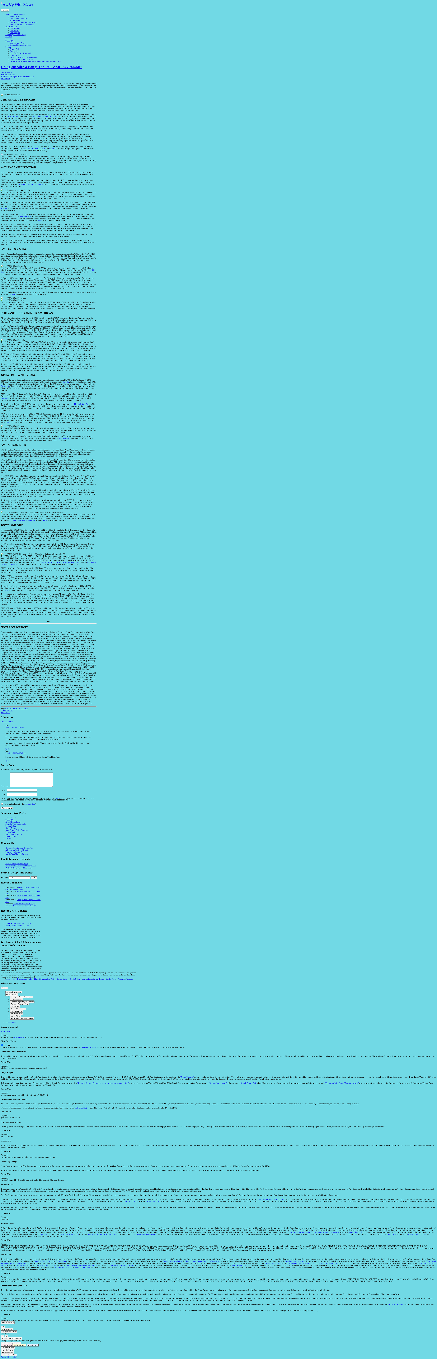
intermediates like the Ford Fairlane (30, 184)
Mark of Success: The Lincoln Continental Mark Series (22, 888)
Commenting (15, 1006)
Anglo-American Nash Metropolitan (45, 116)
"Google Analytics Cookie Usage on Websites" (342, 1083)
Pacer (6, 590)
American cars (15, 709)
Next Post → (5, 713)
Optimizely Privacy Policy (172, 1261)
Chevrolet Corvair (38, 149)
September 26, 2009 (8, 75)
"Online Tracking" (187, 1077)
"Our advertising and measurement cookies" (103, 1234)
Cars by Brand (15, 29)
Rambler (24, 709)
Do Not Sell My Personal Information (23, 57)
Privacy (8, 47)
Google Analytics (16, 999)
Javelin (39, 220)
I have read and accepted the (20, 804)
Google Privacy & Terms (70, 1234)
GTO (8, 422)
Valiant (51, 149)
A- (2, 1336)
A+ (7, 1336)
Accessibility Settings (18, 1009)
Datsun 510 (5, 386)
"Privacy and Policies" (130, 1201)
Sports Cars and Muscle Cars (23, 77)
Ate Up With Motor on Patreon (16, 854)
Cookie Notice (15, 51)
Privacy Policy (15, 49)
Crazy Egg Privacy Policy (43, 1261)
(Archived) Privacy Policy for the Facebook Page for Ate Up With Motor (36, 61)
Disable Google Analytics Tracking (22, 1002)
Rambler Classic (25, 216)
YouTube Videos (16, 1013)
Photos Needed (15, 20)
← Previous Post (7, 711)
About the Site (15, 16)
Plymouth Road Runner (82, 404)
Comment (5, 786)
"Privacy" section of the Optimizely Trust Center (202, 1261)
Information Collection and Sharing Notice (20, 866)
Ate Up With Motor (8, 72)
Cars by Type (15, 33)
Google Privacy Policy (249, 1083)
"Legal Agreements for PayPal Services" (271, 1199)
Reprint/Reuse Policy (17, 43)
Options (4, 988)
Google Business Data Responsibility (144, 1234)
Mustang (4, 208)
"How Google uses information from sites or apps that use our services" (103, 1083)
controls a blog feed (396, 1304)
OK (3, 1327)
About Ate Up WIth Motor (15, 14)
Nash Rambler (12, 116)
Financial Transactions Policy (20, 45)
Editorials (8, 37)
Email (3, 794)
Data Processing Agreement (295, 1261)
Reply (7, 749)
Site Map (8, 39)
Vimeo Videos (15, 1016)
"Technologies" (43, 1234)
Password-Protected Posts (20, 1004)
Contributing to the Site (18, 18)
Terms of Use (10, 41)
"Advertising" (392, 1234)
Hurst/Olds (5, 398)
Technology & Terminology (15, 35)
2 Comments (5, 79)
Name (4, 790)
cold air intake (64, 438)
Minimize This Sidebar (9, 1332)
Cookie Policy (61, 1261)
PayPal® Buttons (16, 1011)
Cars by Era (14, 31)
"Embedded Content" (89, 1047)
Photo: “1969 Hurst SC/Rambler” (23, 520)
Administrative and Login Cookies (22, 1018)
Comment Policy (59, 798)
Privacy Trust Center (153, 1201)
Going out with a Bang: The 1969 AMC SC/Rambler (41, 67)
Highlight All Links (8, 1350)
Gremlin (66, 382)
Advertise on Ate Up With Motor (22, 24)
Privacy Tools (15, 55)
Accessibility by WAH (9, 1357)
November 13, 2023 (24, 923)
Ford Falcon (27, 149)
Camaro (12, 294)
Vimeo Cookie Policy (240, 1265)
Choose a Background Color (11, 1343)
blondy (44, 520)
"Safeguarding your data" (218, 1083)
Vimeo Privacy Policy (62, 1267)
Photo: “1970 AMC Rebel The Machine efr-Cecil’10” (61, 562)
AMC (7, 709)
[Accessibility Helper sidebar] (7, 1329)
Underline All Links (8, 1348)
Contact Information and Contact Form (24, 22)
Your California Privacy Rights (21, 53)
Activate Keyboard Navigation (11, 1338)
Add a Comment (7, 721)
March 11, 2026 (23, 925)
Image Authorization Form (14, 852)
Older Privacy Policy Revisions (21, 59)
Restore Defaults (7, 1352)
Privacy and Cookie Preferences (21, 997)
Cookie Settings (11, 994)
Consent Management (13, 992)
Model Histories (11, 27)
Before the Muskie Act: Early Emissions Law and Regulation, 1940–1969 (21, 905)
